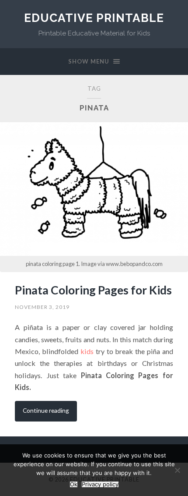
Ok (73, 484)
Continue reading (46, 410)
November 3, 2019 (42, 307)
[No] (177, 470)
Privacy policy (100, 484)
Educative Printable (94, 18)
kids (87, 351)
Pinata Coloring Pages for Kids (93, 290)
